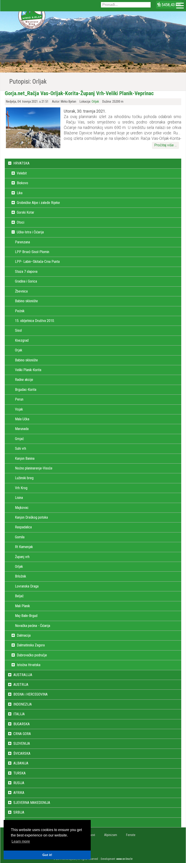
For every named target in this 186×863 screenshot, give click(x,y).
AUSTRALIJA (22, 675)
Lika (19, 193)
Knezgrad (22, 340)
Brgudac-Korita (25, 389)
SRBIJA (18, 812)
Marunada (22, 429)
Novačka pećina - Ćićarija (32, 626)
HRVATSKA (21, 163)
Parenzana (22, 242)
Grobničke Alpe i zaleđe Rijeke (38, 203)
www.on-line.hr (124, 859)
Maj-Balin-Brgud (26, 616)
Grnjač (19, 439)
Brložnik (20, 576)
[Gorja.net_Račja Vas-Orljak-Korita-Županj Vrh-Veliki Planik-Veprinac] (33, 147)
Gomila (19, 537)
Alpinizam (110, 835)
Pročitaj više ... (165, 145)
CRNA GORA (22, 734)
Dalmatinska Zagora (31, 645)
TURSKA (19, 773)
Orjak (18, 350)
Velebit (22, 173)
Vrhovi (91, 835)
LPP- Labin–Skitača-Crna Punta (37, 261)
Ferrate (130, 835)
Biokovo (22, 183)
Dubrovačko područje (32, 655)
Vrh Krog (21, 488)
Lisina (19, 498)
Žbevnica (21, 291)
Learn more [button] (21, 841)
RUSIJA (18, 783)
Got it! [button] (47, 855)
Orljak (95, 102)
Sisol (18, 330)
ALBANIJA (20, 763)
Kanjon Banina (24, 458)
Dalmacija (24, 635)
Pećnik (19, 311)
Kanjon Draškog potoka (31, 517)
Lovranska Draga (27, 586)
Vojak (19, 409)
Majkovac (22, 507)
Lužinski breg (24, 478)
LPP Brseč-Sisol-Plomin (32, 252)
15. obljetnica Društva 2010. (35, 321)
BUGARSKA (21, 724)
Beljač (19, 596)
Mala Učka (22, 419)
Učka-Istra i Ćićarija (30, 232)
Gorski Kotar (25, 212)
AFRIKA (18, 792)
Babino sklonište (26, 301)
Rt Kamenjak (24, 547)
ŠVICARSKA (21, 753)
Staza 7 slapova (26, 271)
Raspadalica (23, 527)
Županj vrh (22, 557)
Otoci (20, 222)
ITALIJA (19, 714)
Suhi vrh (20, 448)
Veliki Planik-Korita (28, 370)
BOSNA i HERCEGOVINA (30, 694)
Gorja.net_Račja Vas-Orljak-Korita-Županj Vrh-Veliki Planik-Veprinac (79, 93)
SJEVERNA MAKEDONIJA (31, 802)
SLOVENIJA (21, 743)
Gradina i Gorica (26, 281)
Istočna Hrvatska (28, 665)
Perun (19, 399)
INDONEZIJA (22, 704)
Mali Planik (22, 606)
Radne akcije (24, 379)
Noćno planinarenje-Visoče (33, 468)
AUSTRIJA (20, 684)
